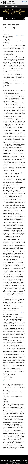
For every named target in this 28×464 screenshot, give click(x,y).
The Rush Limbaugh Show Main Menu (10, 6)
